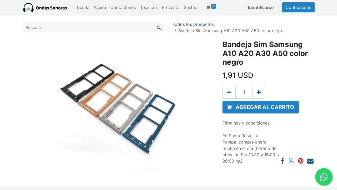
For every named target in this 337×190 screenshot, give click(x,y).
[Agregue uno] (258, 92)
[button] (260, 107)
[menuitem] (83, 7)
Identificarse (261, 7)
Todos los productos (193, 24)
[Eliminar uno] (229, 92)
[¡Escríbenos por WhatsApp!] (323, 176)
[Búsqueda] (159, 27)
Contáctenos (298, 7)
